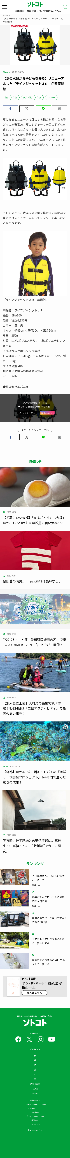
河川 (7, 97)
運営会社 (35, 1120)
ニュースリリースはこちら (35, 1104)
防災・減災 (28, 97)
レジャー (51, 97)
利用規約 (35, 1112)
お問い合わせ (35, 1100)
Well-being (35, 1083)
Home (5, 15)
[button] (10, 108)
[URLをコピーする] (59, 108)
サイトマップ (35, 1124)
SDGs (35, 1088)
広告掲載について (35, 1108)
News (35, 1093)
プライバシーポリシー (35, 1116)
